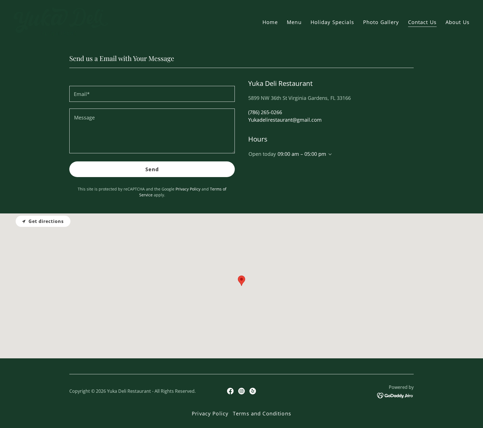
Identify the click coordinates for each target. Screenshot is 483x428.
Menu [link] (294, 22)
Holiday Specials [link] (332, 22)
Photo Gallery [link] (381, 22)
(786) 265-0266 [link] (265, 112)
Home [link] (270, 22)
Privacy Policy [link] (188, 189)
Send (152, 169)
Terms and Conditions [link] (262, 413)
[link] (60, 20)
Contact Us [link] (422, 22)
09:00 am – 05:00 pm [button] (302, 153)
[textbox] (152, 94)
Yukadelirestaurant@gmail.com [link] (285, 119)
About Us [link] (458, 22)
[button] (329, 154)
